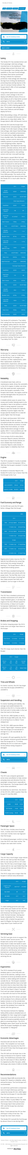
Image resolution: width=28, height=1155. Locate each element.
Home (4, 8)
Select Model (9, 8)
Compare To (15, 8)
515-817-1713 (14, 1141)
